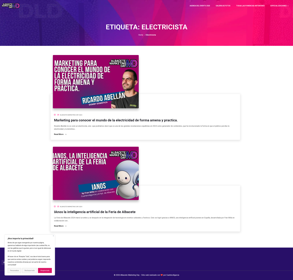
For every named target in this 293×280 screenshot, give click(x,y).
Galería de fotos (223, 6)
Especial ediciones (278, 6)
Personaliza (14, 270)
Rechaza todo (30, 270)
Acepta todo (45, 270)
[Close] (53, 235)
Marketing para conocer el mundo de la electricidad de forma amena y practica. (116, 120)
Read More (59, 134)
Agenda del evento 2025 (200, 6)
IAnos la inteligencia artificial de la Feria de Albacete (95, 212)
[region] (30, 255)
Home (140, 35)
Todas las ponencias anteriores (250, 6)
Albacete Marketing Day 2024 (71, 115)
